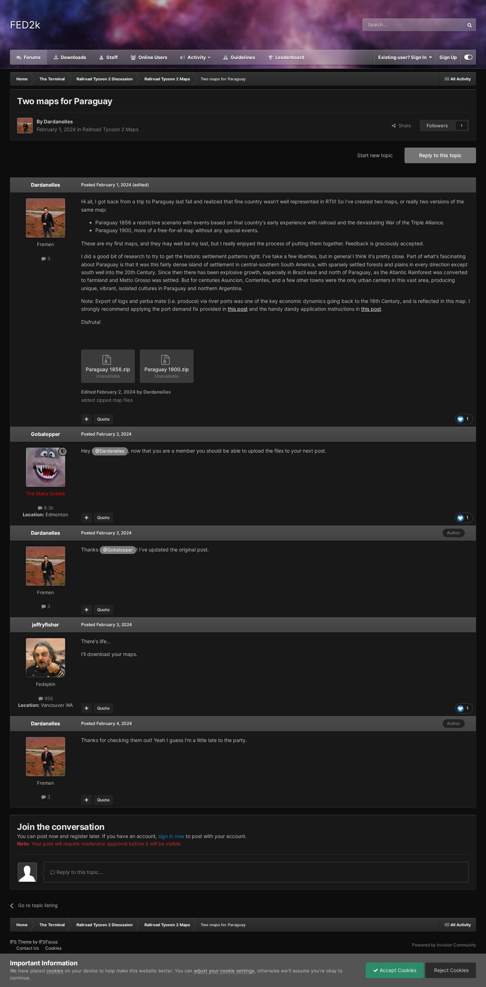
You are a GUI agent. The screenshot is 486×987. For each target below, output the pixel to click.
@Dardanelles (110, 451)
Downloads (73, 57)
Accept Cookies (397, 970)
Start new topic (375, 155)
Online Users (152, 57)
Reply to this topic (440, 155)
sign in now (171, 836)
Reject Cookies (451, 970)
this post (238, 309)
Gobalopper (45, 434)
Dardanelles (58, 121)
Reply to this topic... (79, 872)
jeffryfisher (45, 624)
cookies (54, 970)
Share (403, 125)
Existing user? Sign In (403, 57)
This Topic (443, 24)
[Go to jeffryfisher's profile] (45, 657)
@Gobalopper (118, 550)
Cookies (53, 948)
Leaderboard (289, 57)
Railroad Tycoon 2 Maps (110, 129)
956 (48, 698)
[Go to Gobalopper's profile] (45, 467)
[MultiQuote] (86, 419)
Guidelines (242, 57)
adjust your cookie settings (224, 970)
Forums (32, 57)
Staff (111, 57)
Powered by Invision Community (444, 945)
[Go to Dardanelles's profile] (25, 125)
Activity (196, 57)
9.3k (47, 508)
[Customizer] (468, 57)
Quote (103, 419)
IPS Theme (21, 941)
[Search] (469, 24)
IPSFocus (48, 941)
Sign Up (448, 57)
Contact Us (27, 948)
